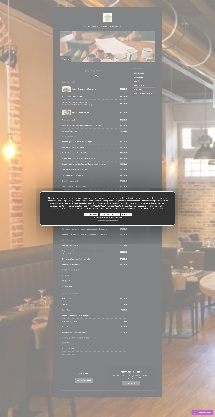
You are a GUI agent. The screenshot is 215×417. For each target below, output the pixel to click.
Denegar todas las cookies (109, 214)
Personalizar (126, 214)
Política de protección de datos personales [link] (108, 217)
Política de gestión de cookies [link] (108, 220)
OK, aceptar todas (91, 214)
